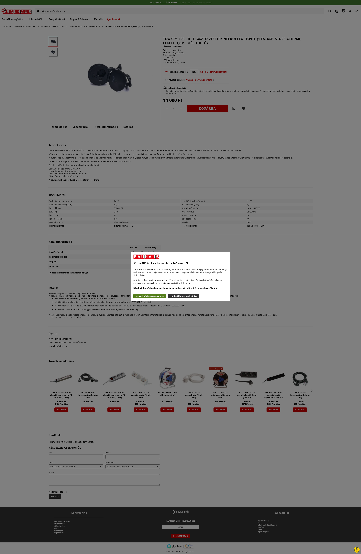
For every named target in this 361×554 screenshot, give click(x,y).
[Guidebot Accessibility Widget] (357, 550)
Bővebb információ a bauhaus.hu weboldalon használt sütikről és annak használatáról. (175, 288)
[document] (180, 276)
